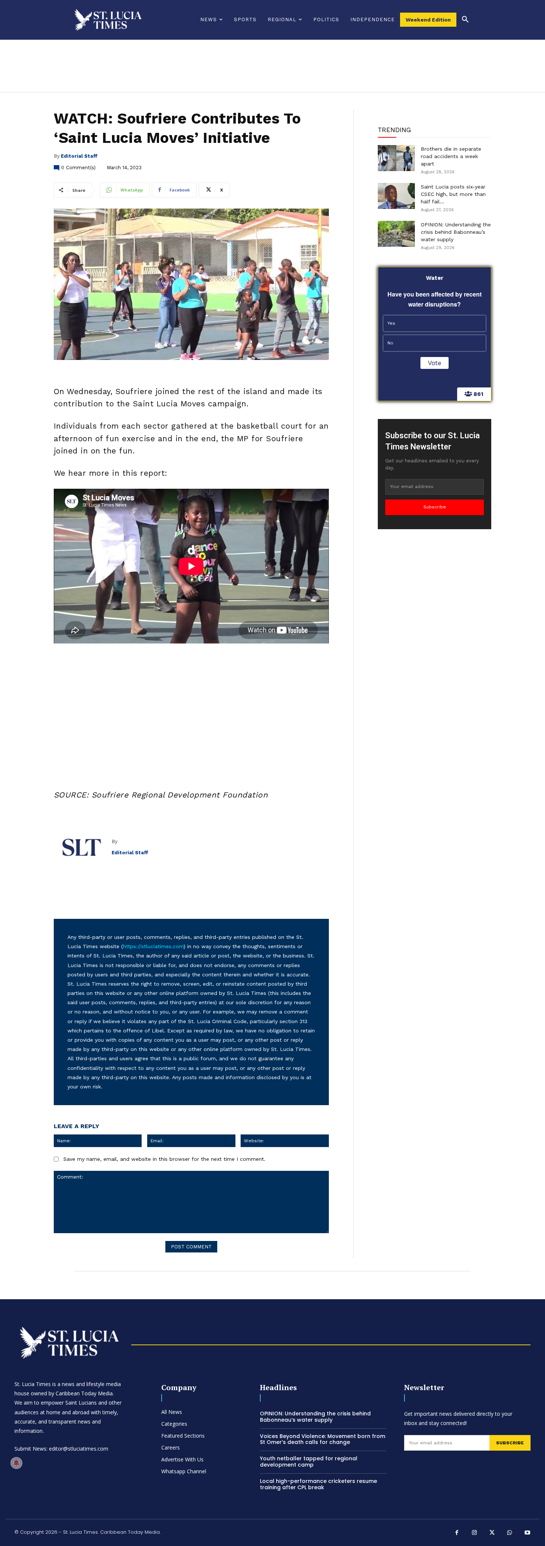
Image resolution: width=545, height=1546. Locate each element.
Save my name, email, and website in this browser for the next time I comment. (164, 1159)
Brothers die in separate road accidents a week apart (451, 156)
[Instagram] (475, 1533)
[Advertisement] (191, 709)
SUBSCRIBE (510, 1442)
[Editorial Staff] (83, 847)
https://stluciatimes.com (153, 946)
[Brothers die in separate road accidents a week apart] (396, 158)
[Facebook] (457, 1533)
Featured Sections (183, 1435)
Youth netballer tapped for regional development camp (308, 1461)
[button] (465, 20)
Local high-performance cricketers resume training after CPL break (318, 1484)
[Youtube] (528, 1533)
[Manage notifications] (16, 1463)
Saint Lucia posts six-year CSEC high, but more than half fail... (453, 194)
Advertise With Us (182, 1459)
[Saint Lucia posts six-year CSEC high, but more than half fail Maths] (396, 196)
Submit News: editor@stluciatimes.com (61, 1448)
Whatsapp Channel (183, 1471)
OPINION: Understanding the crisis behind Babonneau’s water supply (456, 232)
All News (171, 1411)
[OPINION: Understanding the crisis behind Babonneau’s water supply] (396, 234)
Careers (170, 1447)
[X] (492, 1533)
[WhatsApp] (510, 1533)
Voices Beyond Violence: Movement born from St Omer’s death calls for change (322, 1439)
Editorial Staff (79, 156)
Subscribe (434, 507)
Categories (174, 1423)
